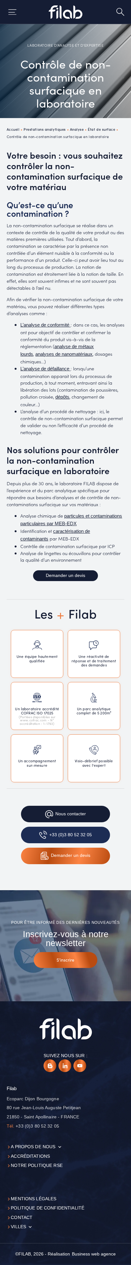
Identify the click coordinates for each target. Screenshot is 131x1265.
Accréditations (30, 1156)
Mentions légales (33, 1198)
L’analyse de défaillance (45, 368)
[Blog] (50, 1065)
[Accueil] (65, 12)
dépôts (62, 397)
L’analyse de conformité (45, 325)
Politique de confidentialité (47, 1208)
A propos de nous (33, 1146)
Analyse (77, 129)
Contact (21, 1217)
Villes (18, 1226)
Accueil (13, 129)
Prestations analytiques (45, 129)
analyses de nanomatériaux (64, 354)
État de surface (101, 129)
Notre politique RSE (37, 1165)
